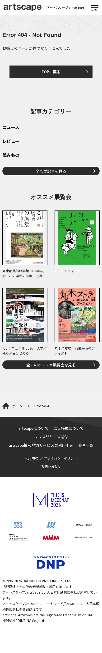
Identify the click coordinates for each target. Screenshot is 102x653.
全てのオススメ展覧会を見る (51, 365)
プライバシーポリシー (60, 458)
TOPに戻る (51, 72)
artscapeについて (34, 428)
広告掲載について (68, 428)
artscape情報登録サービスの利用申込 (41, 445)
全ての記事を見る (51, 171)
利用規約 (31, 458)
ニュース (10, 127)
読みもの (10, 155)
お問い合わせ (51, 466)
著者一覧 (85, 445)
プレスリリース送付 (51, 436)
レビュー (10, 141)
